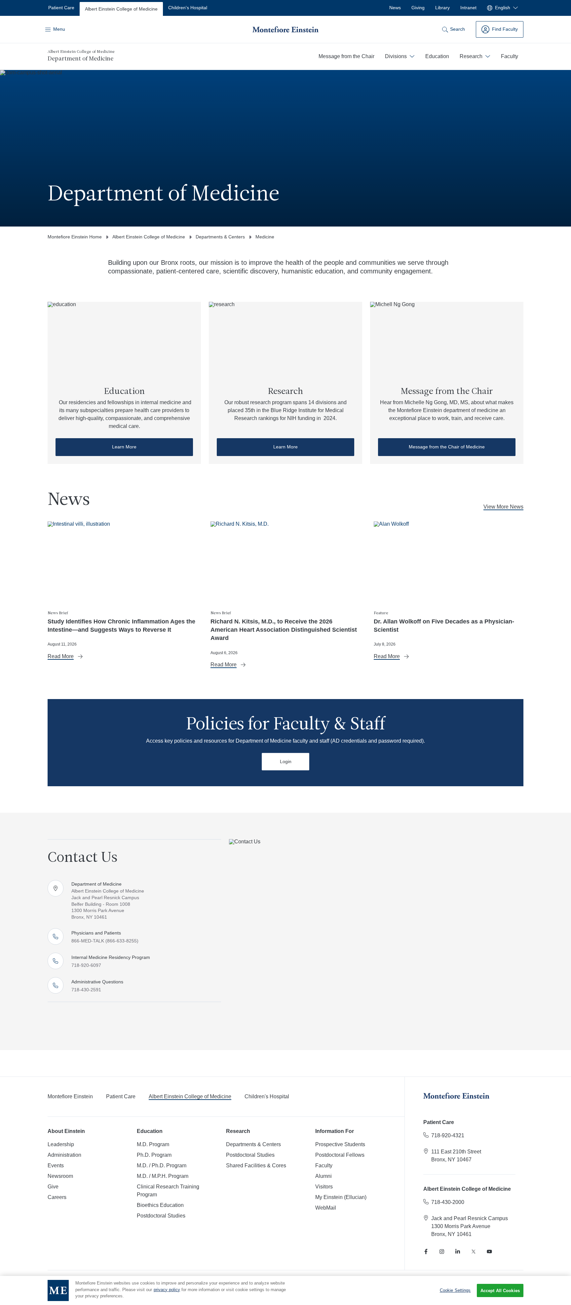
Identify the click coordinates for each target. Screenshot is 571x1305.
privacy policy (167, 1289)
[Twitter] (473, 1251)
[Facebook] (426, 1251)
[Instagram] (441, 1251)
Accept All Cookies (500, 1290)
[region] (285, 1290)
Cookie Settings (455, 1290)
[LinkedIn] (457, 1251)
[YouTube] (489, 1251)
